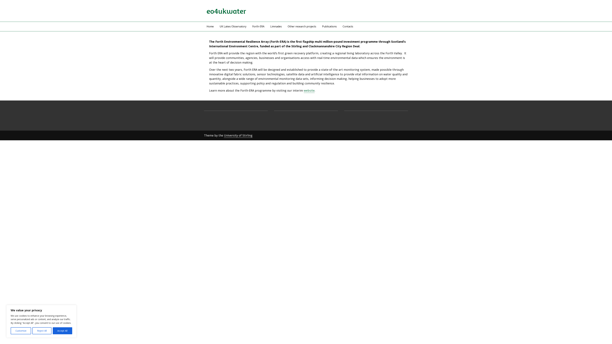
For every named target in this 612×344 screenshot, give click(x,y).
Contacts (348, 26)
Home (210, 26)
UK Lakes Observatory (233, 26)
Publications (329, 26)
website (309, 90)
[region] (41, 321)
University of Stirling (238, 135)
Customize (20, 330)
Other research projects (302, 26)
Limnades (276, 26)
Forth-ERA (258, 26)
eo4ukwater (226, 11)
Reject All (42, 330)
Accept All (62, 330)
